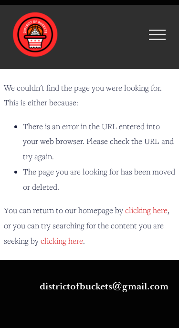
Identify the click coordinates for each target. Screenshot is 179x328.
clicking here (146, 210)
